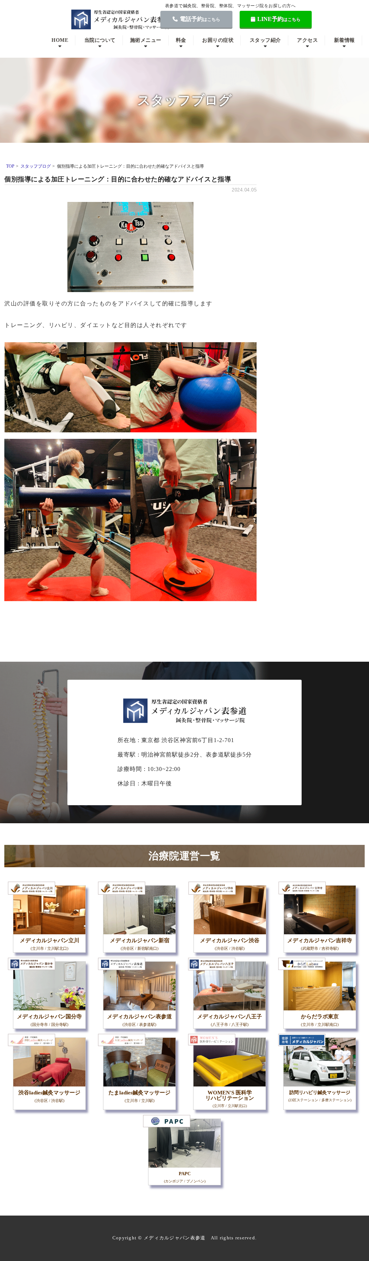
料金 (181, 40)
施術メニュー (145, 40)
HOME (60, 40)
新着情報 (344, 40)
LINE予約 (279, 19)
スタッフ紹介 (265, 40)
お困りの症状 (218, 40)
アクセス (307, 40)
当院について (100, 40)
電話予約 (200, 19)
